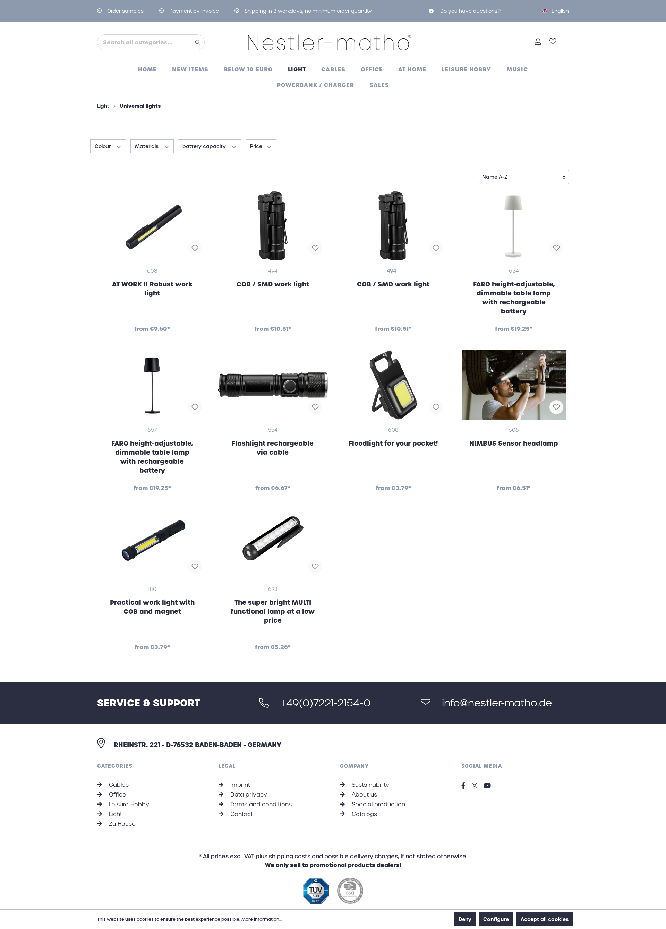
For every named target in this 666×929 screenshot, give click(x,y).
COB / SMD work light (273, 284)
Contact (241, 814)
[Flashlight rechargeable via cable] (273, 385)
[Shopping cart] (565, 40)
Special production (377, 804)
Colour (103, 146)
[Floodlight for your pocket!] (393, 385)
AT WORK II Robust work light (152, 289)
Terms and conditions (260, 804)
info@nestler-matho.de (495, 703)
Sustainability (369, 785)
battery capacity (204, 146)
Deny (465, 919)
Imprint (239, 785)
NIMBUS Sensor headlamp (513, 443)
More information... (261, 919)
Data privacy (248, 794)
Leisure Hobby (128, 804)
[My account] (538, 42)
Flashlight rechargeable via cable (273, 448)
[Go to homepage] (333, 42)
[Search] (197, 42)
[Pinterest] (490, 786)
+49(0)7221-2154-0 (324, 703)
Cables (118, 785)
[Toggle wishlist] (195, 248)
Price (257, 146)
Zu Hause (121, 823)
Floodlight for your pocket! (393, 443)
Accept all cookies (545, 919)
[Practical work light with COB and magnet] (152, 544)
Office (116, 794)
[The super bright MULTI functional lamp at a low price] (273, 544)
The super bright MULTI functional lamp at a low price (273, 611)
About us (363, 794)
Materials (147, 146)
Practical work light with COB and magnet (152, 607)
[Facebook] (465, 786)
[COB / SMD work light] (273, 225)
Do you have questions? (470, 11)
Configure (496, 919)
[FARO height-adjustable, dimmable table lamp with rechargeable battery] (514, 225)
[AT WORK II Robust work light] (152, 225)
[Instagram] (477, 786)
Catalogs (363, 814)
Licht (114, 814)
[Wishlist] (553, 42)
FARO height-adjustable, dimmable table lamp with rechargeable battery (514, 298)
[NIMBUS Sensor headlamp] (514, 385)
